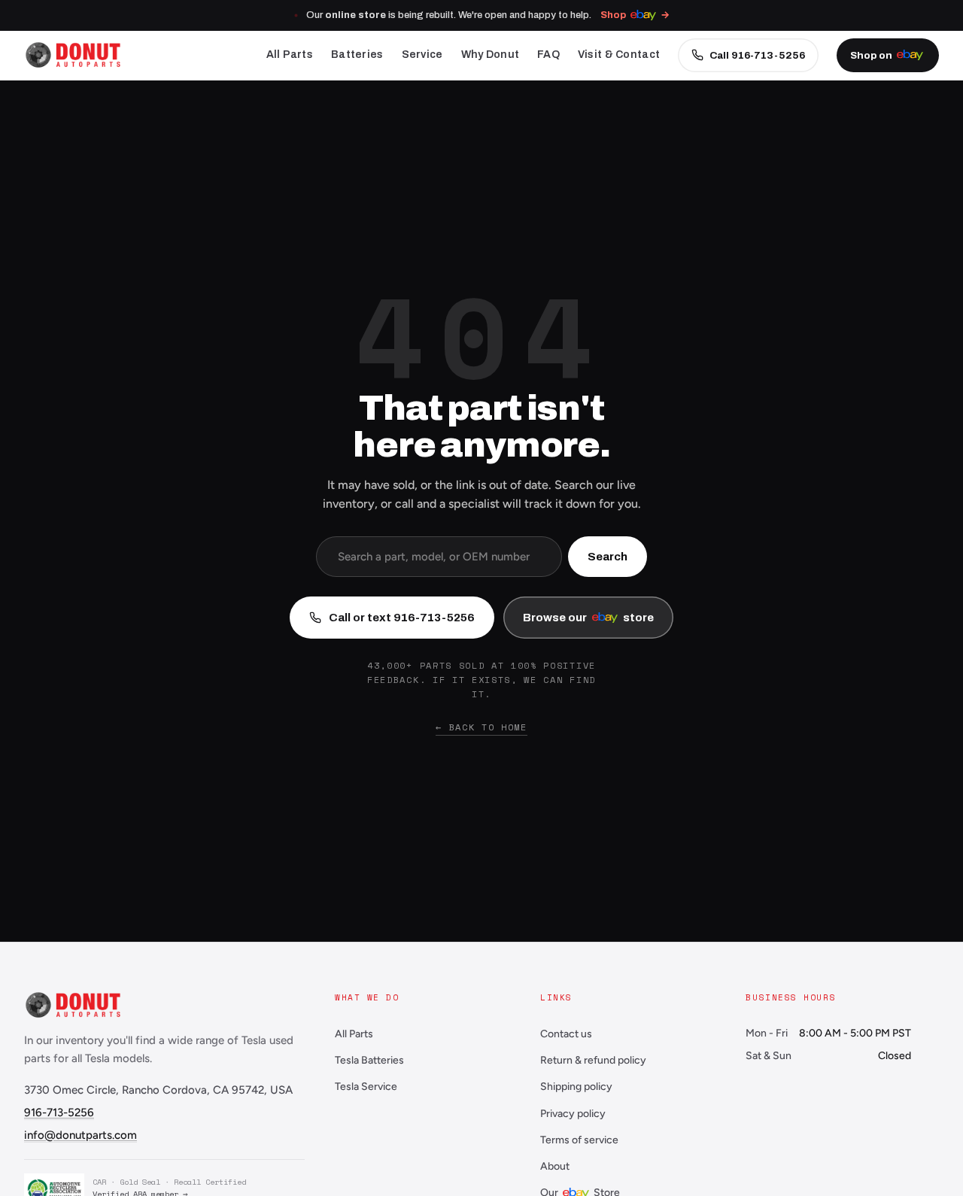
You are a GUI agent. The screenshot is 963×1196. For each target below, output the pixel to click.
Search (607, 557)
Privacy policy (573, 1113)
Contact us (566, 1034)
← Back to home (481, 727)
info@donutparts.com (80, 1135)
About (555, 1166)
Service (422, 54)
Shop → (635, 15)
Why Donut (490, 54)
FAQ (548, 54)
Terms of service (579, 1140)
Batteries (357, 54)
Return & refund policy (593, 1060)
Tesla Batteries (369, 1060)
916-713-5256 (59, 1112)
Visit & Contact (619, 54)
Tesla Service (366, 1086)
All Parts (290, 54)
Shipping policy (576, 1086)
